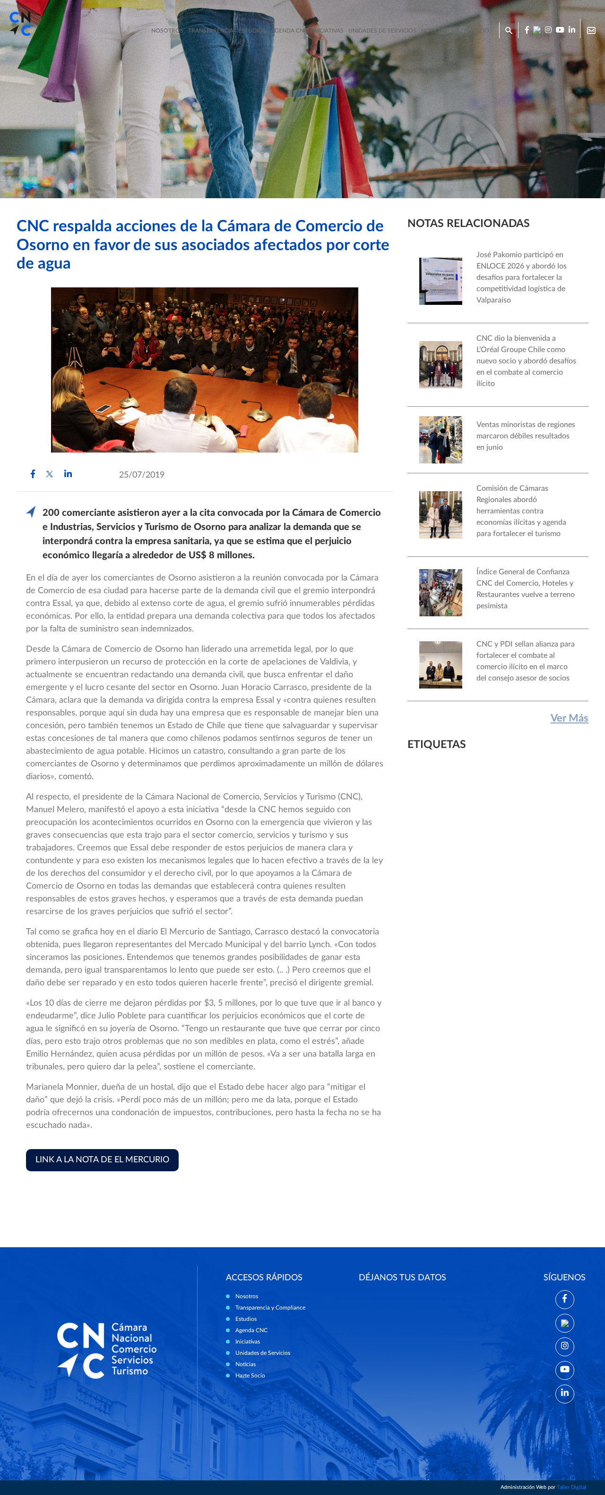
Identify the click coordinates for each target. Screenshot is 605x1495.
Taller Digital (571, 1487)
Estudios (252, 31)
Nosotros (167, 31)
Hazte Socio (250, 1375)
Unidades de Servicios (382, 31)
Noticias (434, 31)
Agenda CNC (289, 31)
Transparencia (210, 31)
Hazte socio (470, 31)
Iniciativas (328, 31)
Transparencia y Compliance (270, 1307)
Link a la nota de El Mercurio (102, 1160)
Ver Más (569, 718)
